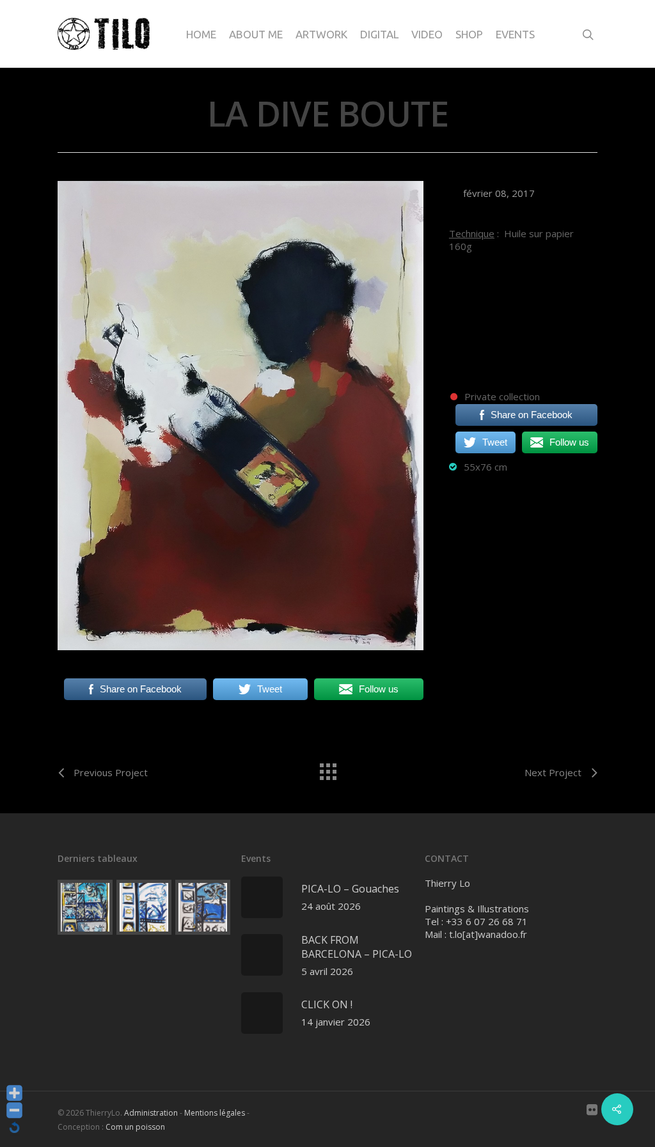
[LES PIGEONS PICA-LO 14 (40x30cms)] (85, 907)
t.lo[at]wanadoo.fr (488, 934)
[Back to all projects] (327, 768)
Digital (379, 34)
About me (256, 34)
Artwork (321, 34)
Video (427, 34)
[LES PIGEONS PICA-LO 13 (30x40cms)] (143, 907)
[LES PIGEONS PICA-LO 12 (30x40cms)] (202, 907)
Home (201, 34)
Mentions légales (214, 1112)
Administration (151, 1112)
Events (515, 34)
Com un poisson (135, 1126)
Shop (469, 34)
